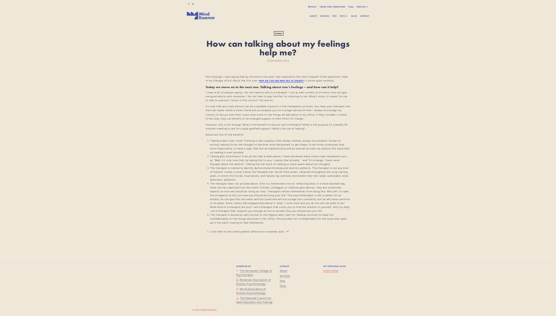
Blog (354, 16)
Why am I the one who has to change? (281, 80)
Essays (278, 33)
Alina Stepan (330, 270)
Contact (364, 16)
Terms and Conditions (332, 7)
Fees (334, 16)
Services (324, 16)
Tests (342, 16)
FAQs (351, 7)
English (361, 7)
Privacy (312, 7)
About (313, 16)
